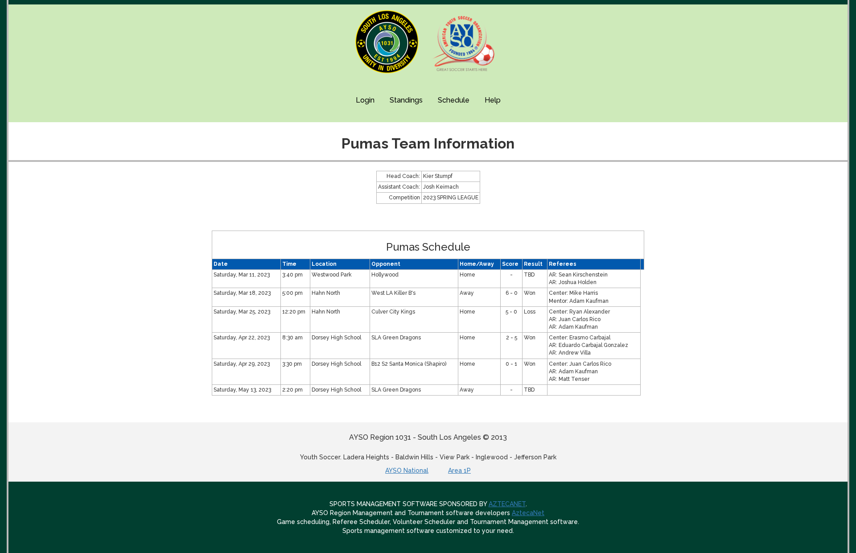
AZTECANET (507, 504)
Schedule (453, 100)
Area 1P (459, 470)
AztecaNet (528, 512)
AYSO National (406, 470)
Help (493, 100)
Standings (406, 100)
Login (365, 100)
